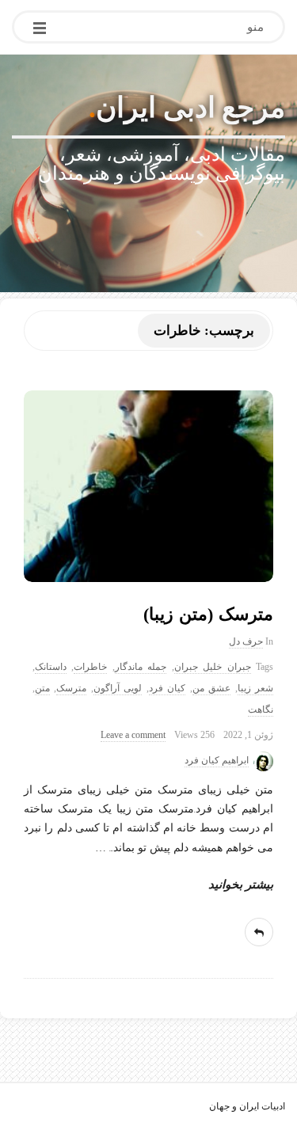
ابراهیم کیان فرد (217, 760)
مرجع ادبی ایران (190, 108)
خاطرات (90, 667)
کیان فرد (167, 688)
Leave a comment (133, 735)
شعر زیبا (255, 688)
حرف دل (246, 642)
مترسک (71, 688)
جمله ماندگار (140, 667)
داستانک (51, 667)
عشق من (211, 688)
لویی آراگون (117, 688)
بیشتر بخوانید (240, 884)
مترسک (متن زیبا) (208, 614)
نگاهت (260, 710)
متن (42, 688)
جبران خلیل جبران (212, 667)
